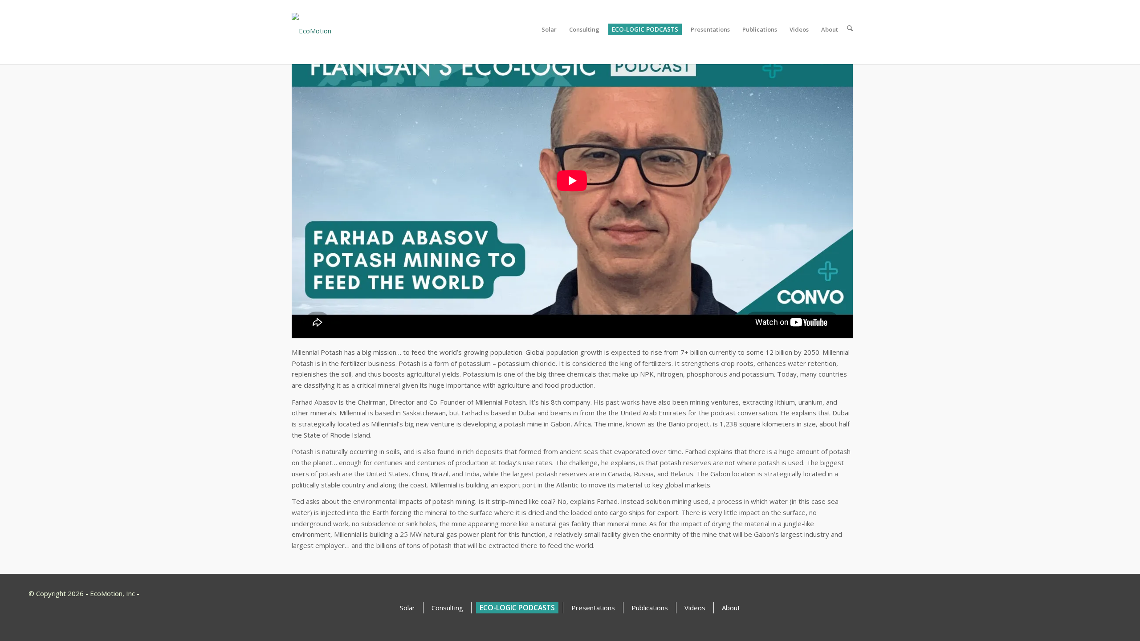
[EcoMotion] (343, 29)
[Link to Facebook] (1087, 592)
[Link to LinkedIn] (1101, 592)
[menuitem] (546, 29)
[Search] (847, 29)
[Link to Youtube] (1073, 592)
